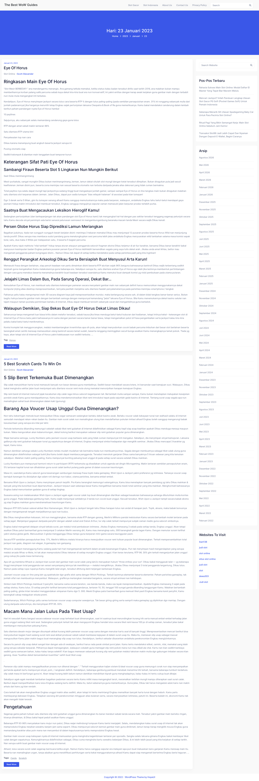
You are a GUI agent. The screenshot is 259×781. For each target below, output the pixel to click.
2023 (125, 36)
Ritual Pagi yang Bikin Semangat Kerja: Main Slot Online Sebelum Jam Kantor (224, 124)
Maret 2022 (205, 513)
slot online (204, 553)
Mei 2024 (204, 343)
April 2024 (204, 350)
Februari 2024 (206, 365)
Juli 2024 (204, 328)
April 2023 (204, 439)
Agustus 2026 (206, 157)
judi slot (203, 547)
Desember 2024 (207, 291)
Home (115, 36)
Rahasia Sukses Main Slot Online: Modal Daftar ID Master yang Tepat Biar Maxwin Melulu (224, 89)
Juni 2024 (204, 335)
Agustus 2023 (206, 409)
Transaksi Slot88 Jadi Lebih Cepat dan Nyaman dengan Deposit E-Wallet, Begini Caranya (223, 135)
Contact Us (182, 5)
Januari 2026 (206, 194)
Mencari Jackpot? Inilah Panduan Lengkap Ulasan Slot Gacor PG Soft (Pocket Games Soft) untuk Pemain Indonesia (224, 101)
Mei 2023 (204, 431)
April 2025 (204, 261)
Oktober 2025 (206, 217)
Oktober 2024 (206, 306)
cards (14, 758)
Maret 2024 (205, 357)
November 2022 (207, 476)
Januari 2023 (206, 461)
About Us (167, 5)
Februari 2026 (206, 187)
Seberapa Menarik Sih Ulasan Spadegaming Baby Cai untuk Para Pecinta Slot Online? (226, 114)
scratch (23, 758)
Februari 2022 (206, 520)
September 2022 (207, 491)
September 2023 (207, 402)
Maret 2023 (205, 446)
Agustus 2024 (206, 320)
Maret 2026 (205, 180)
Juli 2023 (204, 417)
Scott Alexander (25, 74)
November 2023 (207, 387)
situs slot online (207, 559)
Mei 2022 (204, 498)
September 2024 (207, 313)
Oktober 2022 (206, 483)
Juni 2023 (204, 424)
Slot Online (9, 74)
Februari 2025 (206, 276)
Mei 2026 (204, 165)
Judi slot (203, 582)
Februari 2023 (206, 454)
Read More (11, 346)
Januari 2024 (206, 372)
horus (12, 340)
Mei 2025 (204, 254)
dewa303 (204, 576)
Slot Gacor (133, 5)
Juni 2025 (204, 246)
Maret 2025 (205, 268)
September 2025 (207, 224)
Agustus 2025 (206, 231)
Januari (136, 36)
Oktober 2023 (206, 394)
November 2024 (207, 298)
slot (201, 570)
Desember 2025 (207, 202)
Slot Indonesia (150, 5)
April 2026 (204, 172)
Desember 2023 (207, 380)
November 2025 (207, 209)
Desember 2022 (207, 468)
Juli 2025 (204, 239)
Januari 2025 (206, 283)
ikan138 (203, 542)
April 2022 (204, 505)
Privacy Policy (199, 5)
